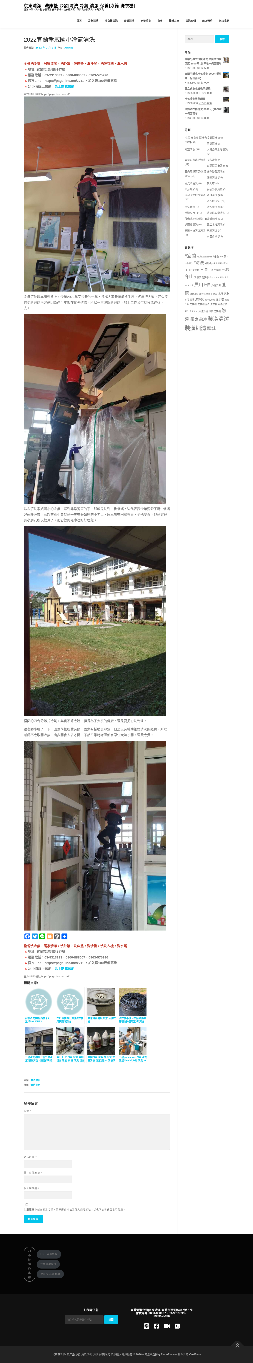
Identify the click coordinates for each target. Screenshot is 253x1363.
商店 (160, 20)
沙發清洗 (129, 20)
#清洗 (199, 263)
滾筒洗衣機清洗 (216, 212)
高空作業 (212, 236)
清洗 (187, 311)
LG (186, 270)
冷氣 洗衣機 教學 (50, 1273)
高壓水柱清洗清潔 (195, 230)
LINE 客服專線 (48, 1254)
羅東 (194, 319)
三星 (204, 269)
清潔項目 (190, 212)
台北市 (190, 285)
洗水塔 (220, 299)
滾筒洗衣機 (215, 311)
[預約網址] (177, 1326)
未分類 (188, 189)
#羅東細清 (217, 263)
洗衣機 (193, 304)
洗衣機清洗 (111, 20)
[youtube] (167, 1326)
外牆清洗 (190, 149)
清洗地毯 (190, 206)
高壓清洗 (212, 230)
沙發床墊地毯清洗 (195, 195)
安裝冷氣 (212, 159)
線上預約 (207, 20)
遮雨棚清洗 (191, 224)
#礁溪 (208, 263)
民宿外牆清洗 (214, 189)
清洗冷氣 (193, 311)
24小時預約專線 (29, 1264)
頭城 (211, 328)
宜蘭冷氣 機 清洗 (198, 294)
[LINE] (146, 1326)
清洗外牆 (203, 311)
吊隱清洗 (212, 143)
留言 (27, 1111)
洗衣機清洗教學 (218, 304)
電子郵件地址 (33, 1172)
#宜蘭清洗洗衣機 (204, 256)
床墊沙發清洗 (214, 171)
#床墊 (216, 256)
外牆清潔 (216, 285)
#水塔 (223, 256)
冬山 (189, 276)
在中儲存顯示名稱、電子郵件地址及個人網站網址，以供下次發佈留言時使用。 (75, 1209)
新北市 (211, 183)
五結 (225, 270)
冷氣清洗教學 (201, 277)
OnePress (195, 1354)
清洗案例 (191, 20)
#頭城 (225, 263)
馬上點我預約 (64, 86)
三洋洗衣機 (215, 270)
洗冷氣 (199, 299)
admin (68, 47)
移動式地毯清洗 (194, 218)
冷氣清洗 (93, 20)
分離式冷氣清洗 (216, 277)
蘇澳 (203, 319)
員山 (198, 284)
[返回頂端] (237, 1345)
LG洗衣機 (194, 270)
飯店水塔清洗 (214, 224)
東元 (215, 294)
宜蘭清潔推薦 (214, 165)
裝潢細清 (212, 218)
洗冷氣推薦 (210, 300)
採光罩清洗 (191, 183)
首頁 (79, 20)
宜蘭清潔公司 (48, 1264)
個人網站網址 (32, 1188)
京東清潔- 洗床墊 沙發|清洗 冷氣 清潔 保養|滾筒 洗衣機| (79, 5)
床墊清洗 (146, 20)
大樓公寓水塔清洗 (217, 149)
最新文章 (174, 20)
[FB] (156, 1326)
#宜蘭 (190, 255)
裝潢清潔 (218, 319)
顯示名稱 (30, 1157)
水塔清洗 (223, 293)
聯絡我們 (224, 20)
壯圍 (207, 285)
